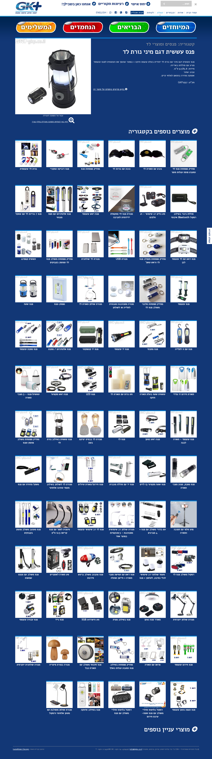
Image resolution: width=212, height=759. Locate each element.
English (101, 12)
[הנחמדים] (83, 27)
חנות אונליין (137, 12)
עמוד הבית (191, 12)
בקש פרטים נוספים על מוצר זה (109, 89)
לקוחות (150, 12)
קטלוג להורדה (209, 236)
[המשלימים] (36, 27)
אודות (180, 12)
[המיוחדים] (176, 27)
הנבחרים (170, 12)
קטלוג (160, 12)
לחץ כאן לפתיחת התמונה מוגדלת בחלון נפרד (50, 121)
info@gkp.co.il (136, 749)
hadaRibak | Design (21, 749)
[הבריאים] (129, 27)
